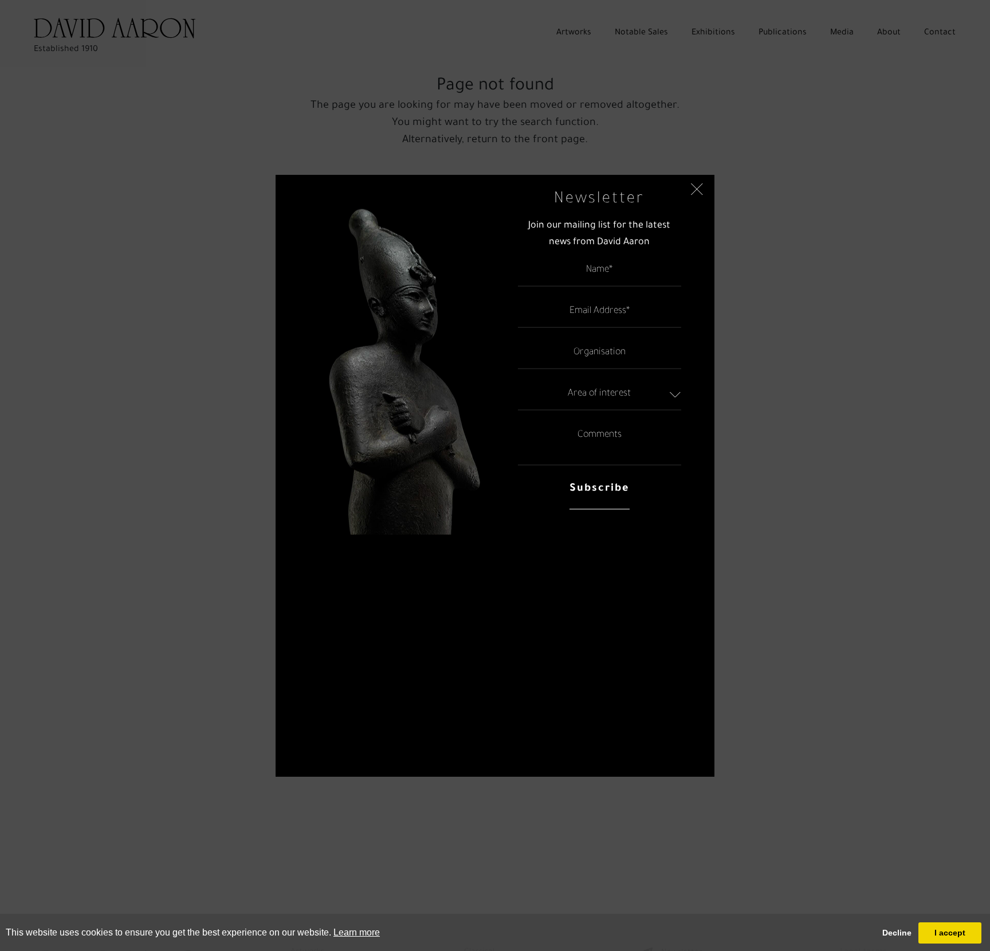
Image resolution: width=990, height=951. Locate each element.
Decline (897, 932)
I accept (949, 932)
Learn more (356, 932)
